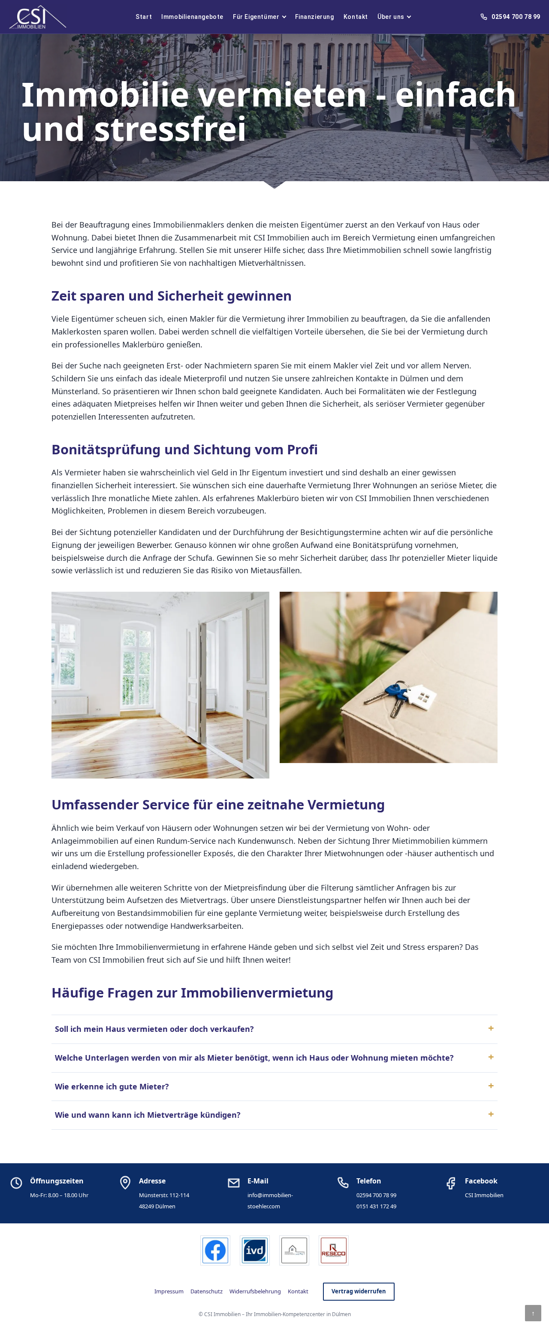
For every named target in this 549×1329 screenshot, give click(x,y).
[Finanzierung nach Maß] (294, 1250)
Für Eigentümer (256, 16)
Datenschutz (206, 1291)
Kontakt (356, 16)
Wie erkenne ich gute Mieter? (112, 1086)
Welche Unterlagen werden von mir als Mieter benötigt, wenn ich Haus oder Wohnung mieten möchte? (254, 1057)
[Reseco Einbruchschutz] (334, 1250)
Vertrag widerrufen (359, 1291)
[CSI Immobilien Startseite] (38, 17)
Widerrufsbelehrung (255, 1291)
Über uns (390, 16)
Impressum (169, 1291)
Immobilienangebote (192, 16)
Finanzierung (314, 16)
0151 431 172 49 (376, 1206)
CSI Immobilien (484, 1195)
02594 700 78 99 (376, 1195)
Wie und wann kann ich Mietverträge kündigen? (148, 1115)
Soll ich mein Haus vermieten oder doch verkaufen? (154, 1029)
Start (144, 16)
